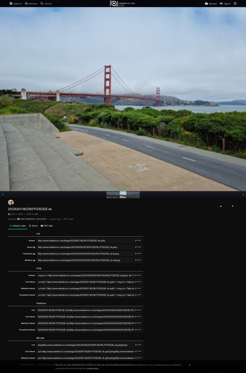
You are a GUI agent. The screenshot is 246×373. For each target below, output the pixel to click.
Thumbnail (27, 253)
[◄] (3, 195)
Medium (28, 260)
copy (139, 240)
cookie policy (92, 368)
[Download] (221, 205)
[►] (243, 195)
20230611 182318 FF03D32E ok (30, 209)
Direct (29, 247)
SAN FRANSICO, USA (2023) (33, 219)
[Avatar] (11, 202)
